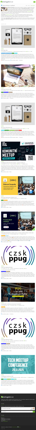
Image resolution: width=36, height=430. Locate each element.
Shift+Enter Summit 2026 (6, 89)
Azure (16, 53)
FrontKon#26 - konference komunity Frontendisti (11, 304)
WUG (31, 51)
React (7, 235)
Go (33, 411)
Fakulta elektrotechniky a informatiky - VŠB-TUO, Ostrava (18, 377)
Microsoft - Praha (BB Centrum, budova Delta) (17, 268)
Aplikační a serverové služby (6, 60)
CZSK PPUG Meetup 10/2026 (6, 339)
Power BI (10, 92)
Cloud (5, 379)
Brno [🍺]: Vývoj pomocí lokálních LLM (8, 197)
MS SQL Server (12, 130)
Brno (28, 51)
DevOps (9, 379)
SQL (20, 130)
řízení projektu (30, 11)
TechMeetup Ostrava (31, 377)
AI (13, 53)
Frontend (5, 200)
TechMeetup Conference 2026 (7, 376)
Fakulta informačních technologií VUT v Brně (20, 51)
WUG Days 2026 (4, 50)
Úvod (26, 5)
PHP (12, 379)
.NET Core (3, 53)
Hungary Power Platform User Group (29, 90)
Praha (26, 268)
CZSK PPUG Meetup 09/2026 (6, 267)
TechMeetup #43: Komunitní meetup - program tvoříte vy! (13, 162)
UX (15, 379)
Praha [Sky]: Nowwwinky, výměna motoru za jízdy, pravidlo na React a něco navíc (17, 232)
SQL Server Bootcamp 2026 (6, 127)
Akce (29, 5)
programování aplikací (9, 14)
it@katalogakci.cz (5, 421)
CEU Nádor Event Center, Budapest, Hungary (16, 90)
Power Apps (6, 92)
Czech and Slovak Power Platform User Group (8, 269)
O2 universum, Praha (13, 305)
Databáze (6, 130)
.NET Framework (9, 53)
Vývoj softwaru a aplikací (14, 60)
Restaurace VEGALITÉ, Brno (15, 198)
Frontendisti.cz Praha (23, 198)
